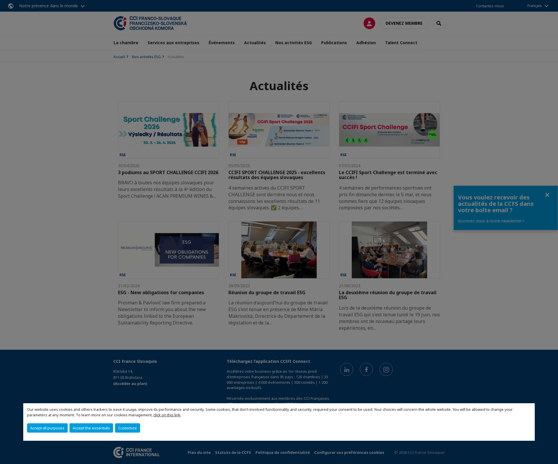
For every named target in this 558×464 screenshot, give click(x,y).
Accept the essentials (91, 428)
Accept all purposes (47, 428)
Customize (127, 428)
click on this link (166, 414)
